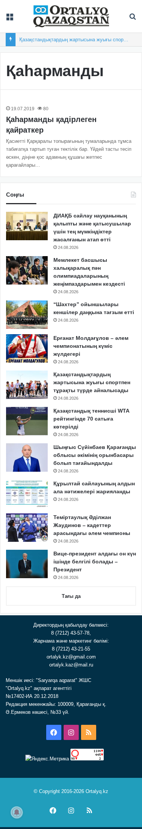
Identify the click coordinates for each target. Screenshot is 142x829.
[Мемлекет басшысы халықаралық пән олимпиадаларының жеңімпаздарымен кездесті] (27, 270)
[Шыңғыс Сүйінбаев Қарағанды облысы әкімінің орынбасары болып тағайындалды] (27, 457)
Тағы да (71, 596)
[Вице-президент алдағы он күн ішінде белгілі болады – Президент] (27, 564)
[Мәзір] (9, 19)
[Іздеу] (132, 19)
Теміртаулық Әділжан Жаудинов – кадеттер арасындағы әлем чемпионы (91, 525)
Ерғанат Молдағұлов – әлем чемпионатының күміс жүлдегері (90, 346)
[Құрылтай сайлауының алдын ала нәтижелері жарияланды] (27, 494)
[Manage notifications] (17, 812)
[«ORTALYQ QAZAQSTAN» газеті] (71, 16)
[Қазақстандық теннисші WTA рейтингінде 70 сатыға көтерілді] (27, 421)
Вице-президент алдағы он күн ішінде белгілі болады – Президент (94, 561)
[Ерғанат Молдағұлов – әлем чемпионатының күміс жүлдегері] (27, 348)
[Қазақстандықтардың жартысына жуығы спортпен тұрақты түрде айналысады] (27, 385)
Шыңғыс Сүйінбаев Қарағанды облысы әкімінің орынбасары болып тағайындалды (94, 455)
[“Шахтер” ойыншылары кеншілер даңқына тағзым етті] (27, 314)
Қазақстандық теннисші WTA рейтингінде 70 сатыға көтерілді (91, 419)
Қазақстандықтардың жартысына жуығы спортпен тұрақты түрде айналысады (91, 382)
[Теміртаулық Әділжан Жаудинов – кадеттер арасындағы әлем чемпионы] (27, 527)
